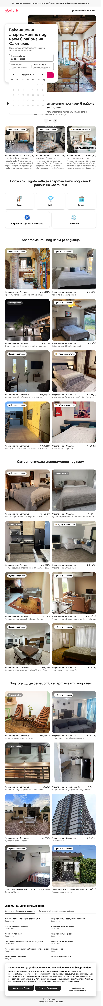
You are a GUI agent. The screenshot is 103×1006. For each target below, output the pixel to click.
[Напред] (55, 121)
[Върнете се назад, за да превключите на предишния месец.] (13, 75)
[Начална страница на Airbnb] (11, 10)
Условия (59, 1002)
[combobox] (31, 58)
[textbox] (20, 67)
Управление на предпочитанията (77, 989)
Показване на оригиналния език (75, 3)
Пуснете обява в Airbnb (83, 10)
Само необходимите (48, 988)
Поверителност (46, 1002)
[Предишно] (46, 121)
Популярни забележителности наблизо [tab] (56, 911)
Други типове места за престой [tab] (20, 911)
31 (13, 110)
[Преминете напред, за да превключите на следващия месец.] (42, 75)
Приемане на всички (21, 988)
